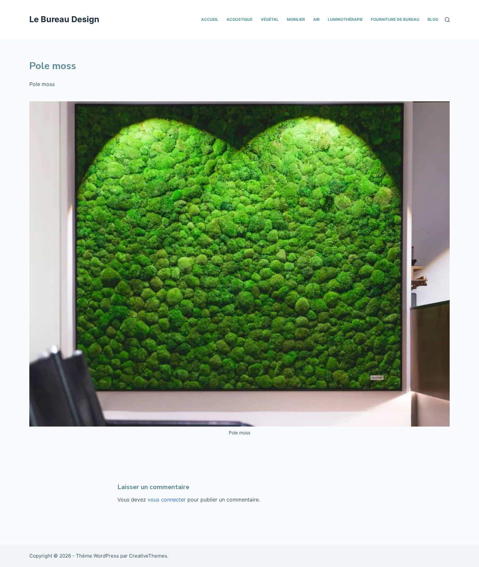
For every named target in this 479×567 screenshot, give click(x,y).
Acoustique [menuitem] (239, 19)
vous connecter (167, 499)
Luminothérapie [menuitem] (345, 19)
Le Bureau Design (64, 19)
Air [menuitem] (316, 19)
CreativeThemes (148, 556)
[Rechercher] (447, 19)
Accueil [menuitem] (209, 19)
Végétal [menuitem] (270, 19)
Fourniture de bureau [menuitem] (395, 19)
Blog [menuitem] (433, 19)
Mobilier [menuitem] (296, 19)
